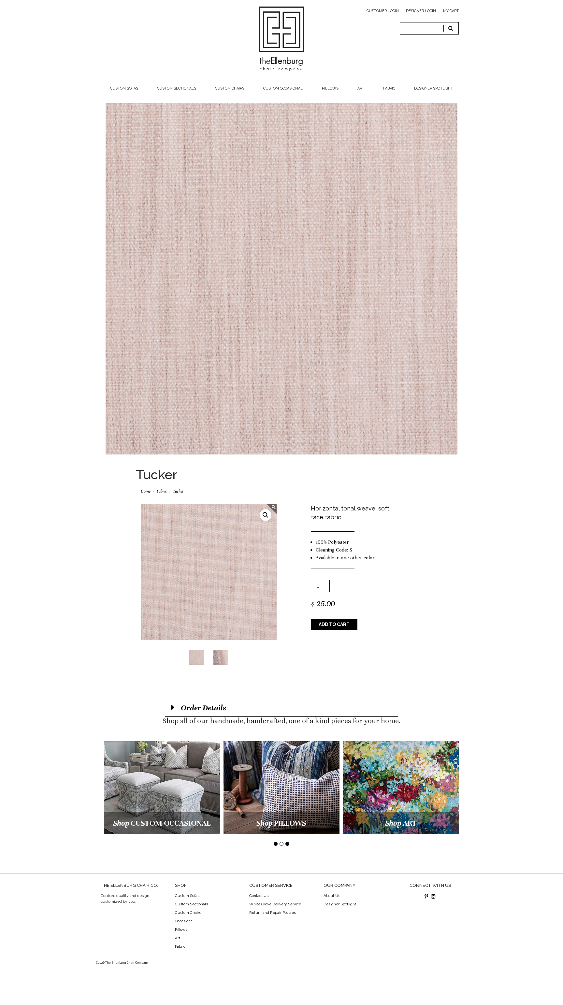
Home (146, 491)
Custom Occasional (283, 88)
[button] (265, 515)
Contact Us (258, 895)
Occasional (184, 921)
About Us (332, 895)
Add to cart (334, 624)
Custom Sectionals (176, 88)
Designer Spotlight (433, 88)
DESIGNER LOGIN (421, 11)
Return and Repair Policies (272, 912)
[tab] (281, 708)
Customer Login (383, 11)
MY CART (451, 11)
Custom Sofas (124, 88)
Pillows (330, 88)
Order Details (202, 708)
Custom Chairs (229, 88)
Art (360, 88)
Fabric (389, 88)
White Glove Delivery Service (275, 904)
